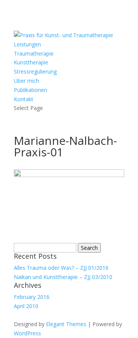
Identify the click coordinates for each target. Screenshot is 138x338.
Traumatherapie (34, 53)
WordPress (27, 333)
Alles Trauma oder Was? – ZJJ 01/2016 (61, 267)
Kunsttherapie (31, 62)
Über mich (26, 80)
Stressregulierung (35, 71)
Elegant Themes (66, 324)
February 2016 (31, 296)
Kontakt (23, 99)
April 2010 (26, 306)
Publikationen (30, 90)
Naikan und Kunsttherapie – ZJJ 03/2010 (63, 277)
